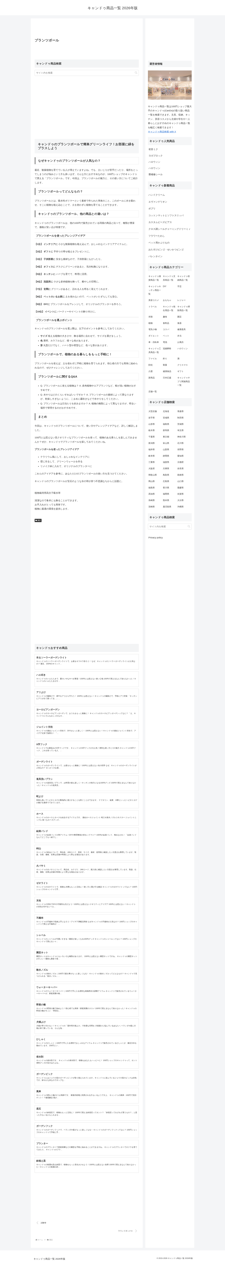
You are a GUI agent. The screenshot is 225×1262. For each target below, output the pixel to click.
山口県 (180, 481)
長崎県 (151, 500)
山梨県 (166, 449)
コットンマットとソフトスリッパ (166, 215)
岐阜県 (151, 456)
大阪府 (151, 468)
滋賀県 (166, 462)
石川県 (180, 443)
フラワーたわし (156, 236)
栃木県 (151, 430)
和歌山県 (152, 475)
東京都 (166, 437)
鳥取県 (166, 475)
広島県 (166, 481)
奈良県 (180, 468)
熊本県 (166, 500)
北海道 (166, 411)
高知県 (151, 494)
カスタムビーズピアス (160, 222)
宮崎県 (151, 507)
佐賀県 (180, 494)
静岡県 (166, 456)
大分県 (180, 500)
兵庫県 (166, 468)
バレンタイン (155, 256)
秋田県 (180, 418)
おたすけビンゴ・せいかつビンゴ (166, 249)
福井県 (151, 449)
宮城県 (166, 418)
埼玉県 (180, 430)
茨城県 (180, 424)
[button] (136, 72)
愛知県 (180, 456)
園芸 (39, 520)
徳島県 (151, 488)
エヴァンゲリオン (157, 201)
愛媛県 (180, 488)
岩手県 (151, 418)
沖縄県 (180, 507)
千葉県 (151, 437)
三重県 (151, 462)
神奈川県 (181, 437)
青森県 (180, 411)
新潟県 (151, 443)
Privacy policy (155, 537)
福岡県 (166, 494)
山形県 (151, 424)
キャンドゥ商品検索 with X (162, 131)
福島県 (166, 424)
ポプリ (151, 208)
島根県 (180, 475)
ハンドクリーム (156, 195)
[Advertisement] (87, 29)
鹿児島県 (167, 507)
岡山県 (151, 481)
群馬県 (166, 430)
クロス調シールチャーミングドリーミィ (169, 229)
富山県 (166, 443)
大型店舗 (152, 411)
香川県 (166, 488)
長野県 (180, 449)
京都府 (180, 462)
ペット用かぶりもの (159, 242)
